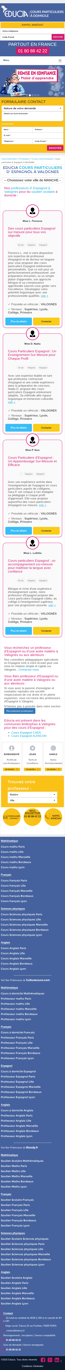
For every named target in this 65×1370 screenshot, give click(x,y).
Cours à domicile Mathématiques (22, 993)
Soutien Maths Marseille (16, 1176)
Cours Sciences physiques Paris (21, 914)
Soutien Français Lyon (15, 1225)
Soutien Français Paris (15, 1205)
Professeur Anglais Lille (16, 1120)
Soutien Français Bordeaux (18, 1220)
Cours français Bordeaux (17, 896)
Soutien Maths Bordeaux (17, 1181)
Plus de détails (19, 321)
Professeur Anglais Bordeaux (20, 1131)
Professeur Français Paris (17, 1037)
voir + (44, 296)
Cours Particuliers (9, 159)
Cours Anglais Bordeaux (16, 963)
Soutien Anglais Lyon (14, 1303)
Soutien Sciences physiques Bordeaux (26, 1259)
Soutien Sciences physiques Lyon (22, 1264)
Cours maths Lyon (13, 867)
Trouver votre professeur (42, 159)
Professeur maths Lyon (16, 1019)
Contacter (46, 321)
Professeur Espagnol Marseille (21, 1086)
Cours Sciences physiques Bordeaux (25, 929)
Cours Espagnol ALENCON (28, 736)
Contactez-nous (29, 669)
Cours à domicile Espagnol (18, 1071)
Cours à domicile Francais (18, 1032)
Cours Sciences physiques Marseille (24, 924)
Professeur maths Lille (15, 1003)
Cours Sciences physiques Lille (21, 919)
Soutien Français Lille (14, 1210)
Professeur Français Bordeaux (20, 1053)
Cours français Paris (14, 880)
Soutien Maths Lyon (14, 1186)
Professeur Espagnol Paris (18, 1076)
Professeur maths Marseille (19, 1009)
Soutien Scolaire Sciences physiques (25, 1238)
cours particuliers (40, 167)
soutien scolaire (43, 191)
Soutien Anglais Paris (14, 1283)
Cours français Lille (13, 885)
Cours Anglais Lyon (13, 968)
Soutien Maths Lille (13, 1171)
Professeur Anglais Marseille (19, 1125)
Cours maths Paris (13, 846)
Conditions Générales (32, 1366)
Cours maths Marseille (15, 857)
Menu (6, 60)
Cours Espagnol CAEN (26, 732)
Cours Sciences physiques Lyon (21, 935)
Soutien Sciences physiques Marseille (25, 1254)
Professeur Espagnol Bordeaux (21, 1092)
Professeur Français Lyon (17, 1058)
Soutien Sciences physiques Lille (22, 1249)
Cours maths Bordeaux (16, 862)
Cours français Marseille (16, 890)
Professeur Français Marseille (20, 1047)
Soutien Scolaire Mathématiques (22, 1160)
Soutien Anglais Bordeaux (18, 1298)
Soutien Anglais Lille (14, 1288)
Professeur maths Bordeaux (19, 1014)
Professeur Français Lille (17, 1042)
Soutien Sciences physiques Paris (23, 1244)
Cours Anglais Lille (13, 953)
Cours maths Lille (12, 851)
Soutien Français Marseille (18, 1215)
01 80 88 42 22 (32, 50)
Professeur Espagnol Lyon (18, 1097)
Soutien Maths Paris (14, 1166)
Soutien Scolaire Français (17, 1199)
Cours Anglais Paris (13, 948)
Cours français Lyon (14, 901)
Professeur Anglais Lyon (16, 1136)
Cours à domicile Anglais (17, 1110)
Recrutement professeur (19, 711)
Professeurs (24, 159)
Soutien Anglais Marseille (17, 1293)
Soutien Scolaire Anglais (16, 1277)
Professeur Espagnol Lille (17, 1081)
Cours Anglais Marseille (16, 958)
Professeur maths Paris (16, 998)
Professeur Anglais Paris (17, 1115)
